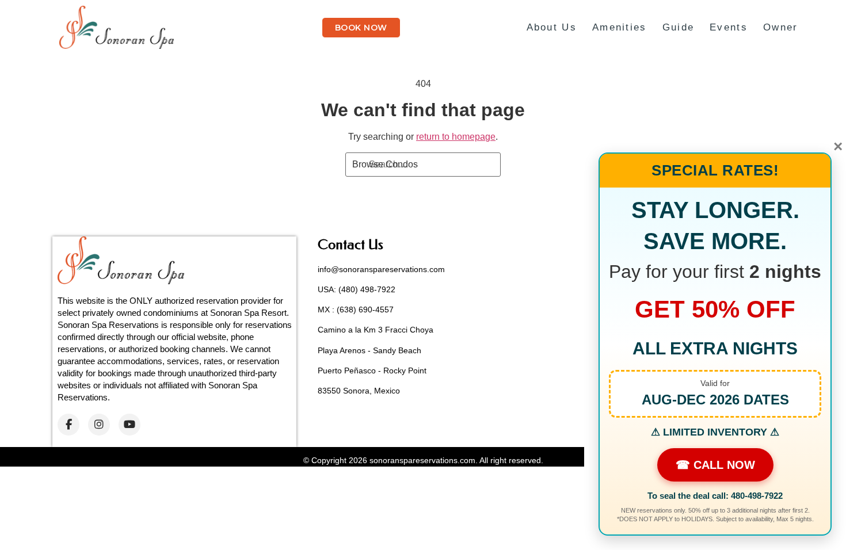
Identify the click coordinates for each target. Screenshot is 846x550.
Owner (780, 27)
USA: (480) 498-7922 (356, 289)
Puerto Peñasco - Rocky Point (372, 370)
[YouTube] (129, 425)
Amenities (619, 27)
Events (729, 27)
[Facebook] (68, 425)
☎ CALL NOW (715, 465)
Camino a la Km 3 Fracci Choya (375, 329)
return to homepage (456, 137)
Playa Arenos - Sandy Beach (369, 350)
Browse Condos (385, 164)
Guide (678, 27)
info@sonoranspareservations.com (381, 269)
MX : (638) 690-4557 (356, 309)
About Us (552, 27)
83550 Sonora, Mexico (359, 390)
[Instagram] (99, 425)
